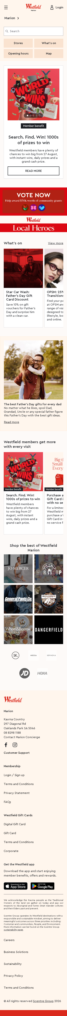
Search (14, 31)
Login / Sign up (14, 775)
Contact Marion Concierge (22, 737)
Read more (33, 170)
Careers (9, 940)
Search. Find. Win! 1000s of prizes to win (23, 497)
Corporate (11, 851)
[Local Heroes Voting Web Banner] (33, 209)
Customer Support (17, 752)
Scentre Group (43, 1001)
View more (55, 243)
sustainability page (13, 930)
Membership (12, 766)
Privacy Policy (13, 975)
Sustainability (13, 963)
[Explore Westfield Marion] (33, 7)
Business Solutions (16, 952)
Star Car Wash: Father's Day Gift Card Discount (19, 295)
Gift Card (10, 833)
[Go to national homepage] (13, 698)
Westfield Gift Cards (18, 815)
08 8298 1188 (12, 732)
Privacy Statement (17, 793)
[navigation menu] (8, 7)
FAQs (7, 801)
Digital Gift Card (14, 824)
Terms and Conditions (19, 784)
